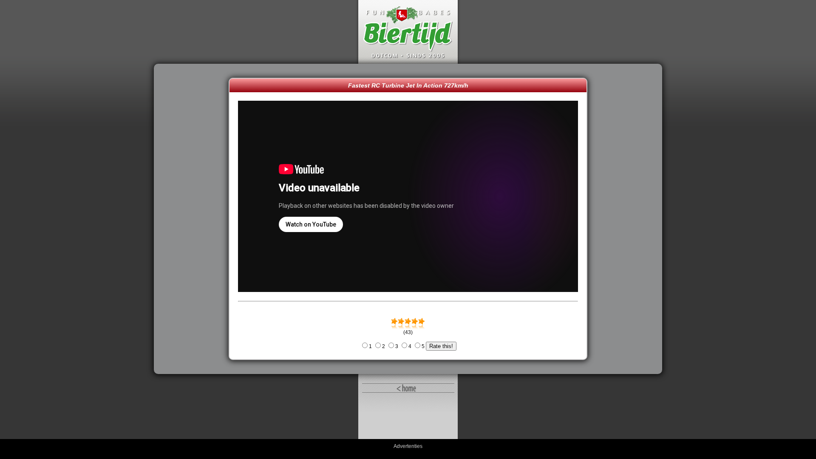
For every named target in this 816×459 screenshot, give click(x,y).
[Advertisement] (193, 218)
